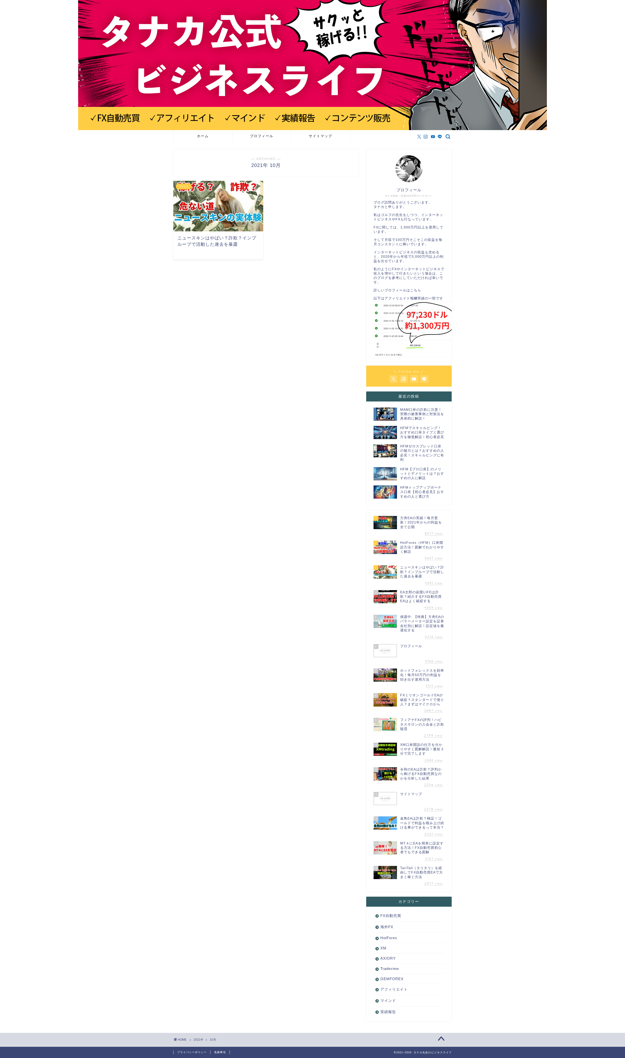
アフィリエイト (394, 989)
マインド (388, 1000)
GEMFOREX (392, 979)
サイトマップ (320, 136)
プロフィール (261, 136)
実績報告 (388, 1012)
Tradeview (389, 968)
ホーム (203, 136)
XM (383, 948)
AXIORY (388, 958)
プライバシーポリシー (192, 1052)
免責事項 (220, 1052)
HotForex (388, 938)
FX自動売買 (390, 916)
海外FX (386, 927)
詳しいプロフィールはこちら (397, 290)
